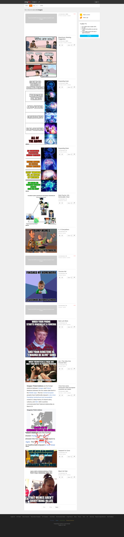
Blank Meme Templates (36, 516)
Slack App (92, 516)
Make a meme (86, 14)
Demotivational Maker (60, 516)
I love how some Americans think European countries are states (66, 387)
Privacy (79, 516)
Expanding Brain (63, 148)
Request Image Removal (100, 516)
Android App (62, 520)
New (34, 5)
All (26, 5)
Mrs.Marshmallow (30, 10)
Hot (31, 5)
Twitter (57, 520)
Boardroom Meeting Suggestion (64, 38)
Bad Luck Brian (63, 321)
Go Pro (89, 35)
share (69, 45)
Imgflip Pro (13, 516)
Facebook (52, 520)
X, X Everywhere (63, 229)
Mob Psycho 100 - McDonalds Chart (64, 196)
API (87, 516)
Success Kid (62, 271)
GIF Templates (45, 516)
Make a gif (85, 17)
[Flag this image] (74, 45)
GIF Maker (19, 516)
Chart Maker (52, 516)
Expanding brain (63, 81)
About (75, 516)
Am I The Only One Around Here (64, 362)
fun (66, 150)
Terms (84, 516)
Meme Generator (25, 516)
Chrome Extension (70, 520)
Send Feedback (110, 516)
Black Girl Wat (62, 471)
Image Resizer (70, 516)
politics (67, 14)
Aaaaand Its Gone (64, 450)
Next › (56, 507)
